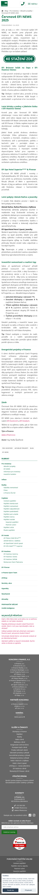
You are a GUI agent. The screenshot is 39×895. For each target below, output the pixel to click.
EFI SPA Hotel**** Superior (13, 546)
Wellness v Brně (19, 742)
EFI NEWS (5, 452)
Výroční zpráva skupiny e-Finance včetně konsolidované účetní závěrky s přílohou (19, 781)
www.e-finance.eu (9, 435)
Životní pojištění (9, 530)
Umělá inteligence (8, 608)
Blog (6, 11)
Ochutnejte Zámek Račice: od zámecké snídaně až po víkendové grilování (19, 637)
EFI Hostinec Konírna (11, 554)
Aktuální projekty (26, 11)
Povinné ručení (11, 525)
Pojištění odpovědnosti (11, 509)
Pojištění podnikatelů (11, 511)
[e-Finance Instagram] (34, 815)
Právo (5, 490)
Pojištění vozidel (9, 519)
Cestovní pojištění (10, 501)
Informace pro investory (12, 472)
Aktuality (5, 599)
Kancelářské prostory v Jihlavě (19, 755)
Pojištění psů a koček (11, 514)
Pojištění (5, 498)
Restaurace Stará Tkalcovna (13, 562)
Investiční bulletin (10, 474)
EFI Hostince (6, 551)
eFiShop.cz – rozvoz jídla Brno (19, 766)
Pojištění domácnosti (11, 503)
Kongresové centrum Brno (19, 745)
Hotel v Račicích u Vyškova (20, 761)
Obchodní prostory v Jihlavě (19, 753)
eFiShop (4, 578)
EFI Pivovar (6, 567)
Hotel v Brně (19, 739)
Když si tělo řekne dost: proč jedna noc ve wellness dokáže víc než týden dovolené (19, 620)
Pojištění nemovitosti (11, 506)
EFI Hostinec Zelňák (10, 559)
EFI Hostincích (12, 421)
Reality (4, 485)
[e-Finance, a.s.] (2, 11)
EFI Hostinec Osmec (10, 557)
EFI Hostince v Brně (19, 768)
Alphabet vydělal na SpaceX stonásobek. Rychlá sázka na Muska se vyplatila (18, 642)
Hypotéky (5, 588)
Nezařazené (6, 594)
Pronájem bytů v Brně (19, 747)
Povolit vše (10, 890)
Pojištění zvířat (9, 527)
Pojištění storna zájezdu (19, 866)
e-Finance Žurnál (9, 493)
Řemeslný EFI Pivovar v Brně (19, 771)
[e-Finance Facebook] (30, 815)
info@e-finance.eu (20, 808)
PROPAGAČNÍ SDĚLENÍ (10, 604)
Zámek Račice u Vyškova (12, 541)
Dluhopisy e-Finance (19, 731)
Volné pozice (19, 717)
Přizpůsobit (28, 890)
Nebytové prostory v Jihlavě (19, 758)
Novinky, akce (7, 583)
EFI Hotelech (24, 421)
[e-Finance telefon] (22, 3)
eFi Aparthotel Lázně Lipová (13, 543)
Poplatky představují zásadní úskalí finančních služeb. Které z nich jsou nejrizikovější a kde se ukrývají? (18, 626)
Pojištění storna (9, 517)
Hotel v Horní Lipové (20, 763)
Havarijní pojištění (12, 522)
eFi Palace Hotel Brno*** (12, 538)
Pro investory (14, 11)
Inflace (4, 480)
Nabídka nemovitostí (11, 488)
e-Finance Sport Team (9, 573)
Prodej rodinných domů (19, 750)
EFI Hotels (5, 535)
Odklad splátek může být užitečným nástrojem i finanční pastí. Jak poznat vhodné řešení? (18, 632)
